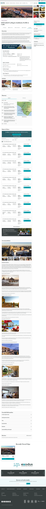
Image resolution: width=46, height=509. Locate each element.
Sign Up (28, 483)
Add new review (28, 435)
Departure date (4, 138)
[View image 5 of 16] (42, 15)
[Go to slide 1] (4, 258)
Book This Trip (28, 154)
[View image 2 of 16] (36, 8)
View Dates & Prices (39, 24)
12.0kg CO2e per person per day (12, 56)
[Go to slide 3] (17, 258)
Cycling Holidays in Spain (12, 18)
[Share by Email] (44, 18)
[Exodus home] (3, 3)
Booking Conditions (14, 494)
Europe (4, 18)
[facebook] (2, 501)
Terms (40, 485)
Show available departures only (7, 141)
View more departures (16, 226)
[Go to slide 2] (10, 258)
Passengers (16, 138)
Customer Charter (25, 495)
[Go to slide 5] (29, 258)
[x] (4, 501)
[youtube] (10, 501)
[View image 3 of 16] (42, 8)
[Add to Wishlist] (13, 447)
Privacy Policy (38, 485)
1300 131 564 (35, 31)
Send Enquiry (39, 36)
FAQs (2, 494)
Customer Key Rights (3, 495)
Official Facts (24, 494)
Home (1, 18)
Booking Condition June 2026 (15, 495)
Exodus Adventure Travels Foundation (38, 495)
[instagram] (6, 501)
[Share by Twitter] (43, 18)
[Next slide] (31, 85)
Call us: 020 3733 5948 (16, 134)
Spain (7, 18)
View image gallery (29, 16)
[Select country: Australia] (39, 1)
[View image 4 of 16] (36, 15)
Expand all (30, 100)
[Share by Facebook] (41, 18)
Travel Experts (35, 494)
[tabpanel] (17, 112)
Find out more (27, 70)
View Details (5, 234)
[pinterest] (8, 501)
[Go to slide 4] (23, 258)
